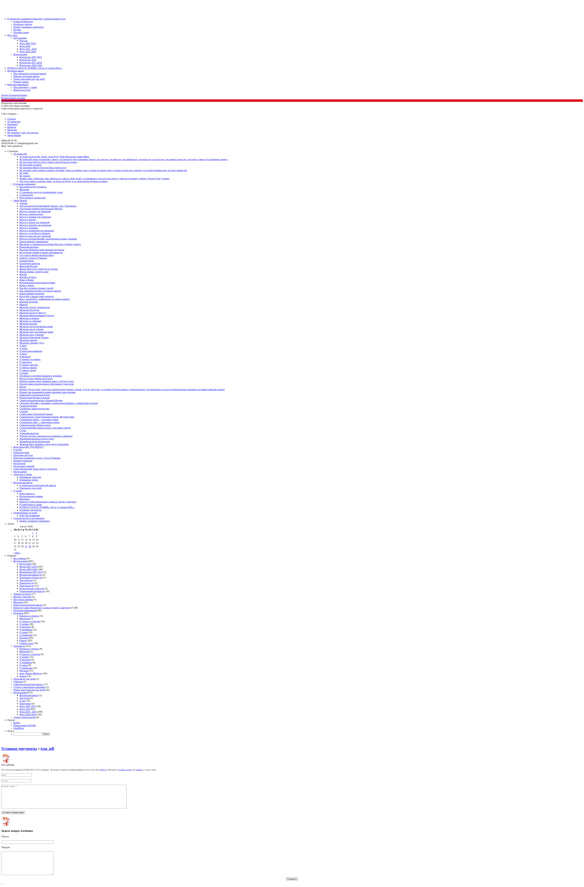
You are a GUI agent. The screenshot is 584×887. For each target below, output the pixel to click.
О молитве (25, 356)
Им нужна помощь (23, 599)
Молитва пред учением (31, 334)
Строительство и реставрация (28, 518)
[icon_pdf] (6, 762)
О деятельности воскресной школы (37, 485)
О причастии (26, 195)
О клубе (17, 449)
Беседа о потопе (27, 219)
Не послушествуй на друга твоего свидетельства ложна (48, 162)
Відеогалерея (20, 54)
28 (30, 546)
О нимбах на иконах (30, 359)
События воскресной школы (28, 684)
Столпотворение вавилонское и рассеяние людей (45, 428)
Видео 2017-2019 (28, 566)
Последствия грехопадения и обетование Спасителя (46, 384)
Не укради (24, 176)
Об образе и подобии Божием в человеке (40, 375)
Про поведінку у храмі (25, 87)
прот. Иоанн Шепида (30, 673)
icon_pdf (47, 749)
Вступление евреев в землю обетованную (41, 252)
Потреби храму (21, 32)
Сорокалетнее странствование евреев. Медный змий (46, 417)
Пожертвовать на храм (25, 512)
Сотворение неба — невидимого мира (39, 422)
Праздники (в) (26, 585)
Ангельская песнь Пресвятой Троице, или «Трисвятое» (48, 206)
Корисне (11, 127)
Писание (24, 638)
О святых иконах (28, 367)
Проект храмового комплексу (28, 27)
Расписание (19, 463)
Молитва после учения (31, 329)
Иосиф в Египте (27, 277)
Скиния (23, 411)
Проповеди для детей (30, 488)
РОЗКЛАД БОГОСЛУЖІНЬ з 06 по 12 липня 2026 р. (34, 68)
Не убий (23, 173)
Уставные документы (30, 510)
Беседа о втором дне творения (35, 211)
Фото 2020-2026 (27, 51)
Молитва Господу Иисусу (32, 312)
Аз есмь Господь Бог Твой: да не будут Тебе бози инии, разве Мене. (54, 156)
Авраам (23, 203)
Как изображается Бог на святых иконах (40, 291)
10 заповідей (13, 121)
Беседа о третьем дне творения (35, 225)
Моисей (23, 304)
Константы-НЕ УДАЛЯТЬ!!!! (28, 447)
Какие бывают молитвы (31, 293)
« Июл (16, 553)
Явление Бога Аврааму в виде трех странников (44, 444)
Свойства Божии (28, 406)
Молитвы (24, 189)
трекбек (139, 770)
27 (26, 546)
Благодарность (27, 493)
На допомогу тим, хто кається (22, 132)
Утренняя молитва (29, 433)
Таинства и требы (22, 474)
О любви (24, 624)
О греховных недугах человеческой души (41, 192)
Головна (11, 119)
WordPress (18, 728)
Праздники (25, 703)
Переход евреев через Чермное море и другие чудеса (46, 381)
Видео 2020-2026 (28, 569)
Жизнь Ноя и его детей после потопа (38, 269)
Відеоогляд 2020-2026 (30, 65)
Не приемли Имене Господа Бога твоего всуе (42, 167)
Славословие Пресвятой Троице (36, 414)
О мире (23, 354)
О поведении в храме (30, 504)
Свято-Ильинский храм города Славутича (35, 469)
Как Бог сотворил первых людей (36, 288)
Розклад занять (21, 81)
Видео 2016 (25, 564)
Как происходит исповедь (32, 186)
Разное (22, 640)
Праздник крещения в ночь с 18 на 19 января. (37, 458)
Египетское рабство (29, 263)
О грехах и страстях (29, 621)
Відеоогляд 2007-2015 (30, 57)
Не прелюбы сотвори (30, 165)
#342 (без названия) (29, 515)
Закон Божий (14, 135)
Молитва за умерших (30, 321)
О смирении (25, 635)
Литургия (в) (26, 580)
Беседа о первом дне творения (35, 217)
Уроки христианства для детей (29, 690)
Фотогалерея (20, 38)
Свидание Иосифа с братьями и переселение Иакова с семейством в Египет (58, 403)
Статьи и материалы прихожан (29, 687)
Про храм (12, 35)
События (18, 681)
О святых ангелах (28, 365)
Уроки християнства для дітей (29, 79)
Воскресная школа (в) (30, 575)
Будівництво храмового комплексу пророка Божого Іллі (36, 18)
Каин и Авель (26, 285)
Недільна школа (15, 71)
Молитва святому (28, 340)
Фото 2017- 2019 (28, 49)
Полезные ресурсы (23, 455)
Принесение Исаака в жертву (34, 397)
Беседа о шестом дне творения (35, 236)
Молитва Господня (29, 310)
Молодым (24, 618)
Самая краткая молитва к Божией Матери (41, 400)
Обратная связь (21, 452)
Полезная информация (25, 610)
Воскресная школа (22, 482)
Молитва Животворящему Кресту (37, 315)
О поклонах (25, 362)
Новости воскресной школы (28, 605)
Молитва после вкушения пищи (36, 326)
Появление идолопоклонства (34, 395)
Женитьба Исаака (28, 266)
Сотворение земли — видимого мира (38, 419)
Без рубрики (19, 558)
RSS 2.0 (103, 770)
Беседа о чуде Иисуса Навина (34, 233)
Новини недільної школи (26, 76)
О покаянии (25, 629)
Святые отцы (26, 643)
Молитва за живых (29, 318)
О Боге (23, 345)
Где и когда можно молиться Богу (36, 255)
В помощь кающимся (24, 184)
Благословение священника (33, 241)
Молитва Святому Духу (31, 343)
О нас (22, 701)
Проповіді (12, 124)
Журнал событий (22, 596)
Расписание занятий (23, 466)
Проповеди (19, 646)
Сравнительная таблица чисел (35, 425)
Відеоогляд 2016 (27, 60)
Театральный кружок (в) (32, 591)
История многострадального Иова (37, 282)
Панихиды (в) (26, 583)
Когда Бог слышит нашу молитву (36, 296)
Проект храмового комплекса (34, 521)
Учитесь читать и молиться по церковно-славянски (46, 436)
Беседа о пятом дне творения (34, 222)
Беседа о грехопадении (31, 214)
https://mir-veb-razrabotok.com (29, 114)
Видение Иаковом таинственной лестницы (41, 249)
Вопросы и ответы (29, 616)
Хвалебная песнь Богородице (34, 441)
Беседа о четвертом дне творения (36, 230)
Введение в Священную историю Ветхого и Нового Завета (50, 244)
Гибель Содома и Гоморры (33, 258)
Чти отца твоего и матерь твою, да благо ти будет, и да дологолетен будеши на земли (63, 181)
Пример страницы (22, 460)
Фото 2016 (24, 46)
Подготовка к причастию (32, 197)
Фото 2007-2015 (27, 43)
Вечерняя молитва (28, 247)
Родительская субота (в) (31, 588)
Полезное (18, 613)
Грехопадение (26, 260)
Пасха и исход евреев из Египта (36, 378)
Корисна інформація (17, 84)
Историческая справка (31, 496)
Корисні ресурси (22, 90)
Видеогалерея (20, 561)
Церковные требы (28, 480)
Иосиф (22, 274)
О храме (23, 373)
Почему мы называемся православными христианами (47, 392)
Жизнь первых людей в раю (33, 271)
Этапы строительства (24, 717)
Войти (16, 722)
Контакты (24, 499)
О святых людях (27, 370)
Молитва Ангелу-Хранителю (34, 307)
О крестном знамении (30, 351)
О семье (23, 632)
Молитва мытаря (28, 323)
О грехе (23, 348)
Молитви (12, 130)
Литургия (24, 698)
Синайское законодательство (34, 408)
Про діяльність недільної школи (29, 73)
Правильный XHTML (24, 725)
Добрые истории (22, 594)
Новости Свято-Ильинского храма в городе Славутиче (47, 501)
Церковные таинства (30, 477)
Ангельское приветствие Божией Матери (40, 208)
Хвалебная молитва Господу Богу (36, 438)
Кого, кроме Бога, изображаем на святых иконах (44, 299)
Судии (22, 430)
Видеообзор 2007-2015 (31, 572)
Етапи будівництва (23, 21)
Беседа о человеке (28, 228)
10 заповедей (20, 154)
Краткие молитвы (28, 302)
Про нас (23, 40)
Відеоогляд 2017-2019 (30, 62)
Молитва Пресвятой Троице (34, 337)
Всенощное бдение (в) (31, 577)
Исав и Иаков (26, 280)
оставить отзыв (124, 770)
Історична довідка (22, 24)
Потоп (22, 386)
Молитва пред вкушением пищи (36, 332)
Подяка (17, 29)
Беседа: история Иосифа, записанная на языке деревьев (48, 239)
